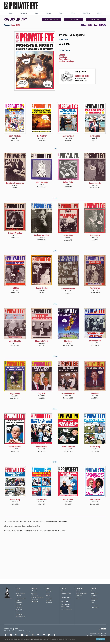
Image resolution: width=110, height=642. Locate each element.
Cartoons (18, 600)
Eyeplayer (63, 591)
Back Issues (49, 602)
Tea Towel (49, 598)
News (17, 591)
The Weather (42, 136)
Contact (78, 598)
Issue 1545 (87, 25)
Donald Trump (41, 446)
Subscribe (23, 13)
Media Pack (79, 595)
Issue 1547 (98, 25)
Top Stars (96, 19)
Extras (73, 13)
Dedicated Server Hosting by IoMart (96, 635)
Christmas (68, 341)
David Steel (14, 288)
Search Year (73, 19)
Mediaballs (19, 602)
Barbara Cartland (68, 288)
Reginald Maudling (15, 233)
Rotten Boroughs (20, 616)
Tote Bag (48, 591)
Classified (78, 591)
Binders (48, 595)
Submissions (94, 598)
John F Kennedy (42, 182)
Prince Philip (68, 182)
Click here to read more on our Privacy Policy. (64, 639)
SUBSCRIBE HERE (82, 76)
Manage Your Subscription (34, 600)
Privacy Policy (95, 605)
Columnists (19, 614)
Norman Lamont (95, 340)
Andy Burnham (15, 136)
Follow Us (93, 595)
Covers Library (66, 598)
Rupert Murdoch (14, 446)
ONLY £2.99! (80, 71)
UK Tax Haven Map (66, 609)
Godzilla (62, 54)
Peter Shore (68, 235)
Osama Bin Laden (68, 393)
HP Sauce (18, 595)
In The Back (19, 609)
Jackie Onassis (94, 183)
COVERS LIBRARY (15, 19)
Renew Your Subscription (34, 594)
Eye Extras (64, 602)
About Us (94, 588)
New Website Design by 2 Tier (98, 633)
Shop (36, 13)
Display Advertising (81, 593)
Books (47, 593)
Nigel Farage (95, 136)
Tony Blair (41, 393)
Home (11, 13)
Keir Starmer (41, 499)
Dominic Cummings (66, 61)
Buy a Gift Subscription (37, 597)
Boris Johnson (64, 59)
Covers (61, 13)
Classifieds (86, 13)
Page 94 (48, 13)
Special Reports (65, 606)
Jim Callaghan (95, 235)
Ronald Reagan (42, 288)
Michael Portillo (15, 341)
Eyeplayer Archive (66, 593)
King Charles (95, 288)
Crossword (19, 607)
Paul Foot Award (65, 604)
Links (92, 602)
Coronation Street (21, 598)
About (99, 13)
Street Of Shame (20, 593)
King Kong (63, 57)
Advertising (80, 588)
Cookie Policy (94, 607)
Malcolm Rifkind (41, 341)
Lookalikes (19, 605)
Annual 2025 (49, 600)
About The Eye (95, 593)
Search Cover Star (51, 19)
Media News (19, 612)
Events (93, 600)
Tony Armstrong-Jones (15, 183)
